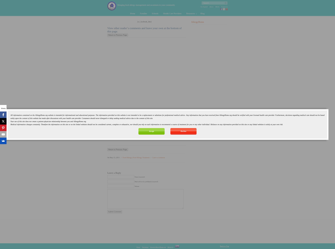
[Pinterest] (3, 128)
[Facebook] (3, 115)
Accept (151, 131)
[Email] (3, 134)
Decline (183, 131)
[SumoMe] (3, 141)
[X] (3, 121)
